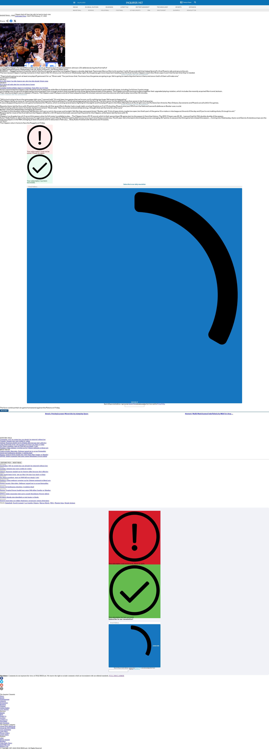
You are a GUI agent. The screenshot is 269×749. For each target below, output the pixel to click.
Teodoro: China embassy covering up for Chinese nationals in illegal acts (24, 448)
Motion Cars (4, 746)
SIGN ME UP (134, 402)
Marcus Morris (44, 503)
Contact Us (3, 719)
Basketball (5, 15)
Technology (4, 703)
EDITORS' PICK (6, 462)
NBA (13, 15)
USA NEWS (4, 709)
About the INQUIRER (7, 728)
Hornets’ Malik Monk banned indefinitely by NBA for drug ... (209, 414)
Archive (2, 718)
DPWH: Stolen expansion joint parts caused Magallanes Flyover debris (23, 456)
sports (178, 7)
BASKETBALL (77, 10)
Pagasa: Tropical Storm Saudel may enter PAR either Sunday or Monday (24, 455)
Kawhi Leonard (18, 503)
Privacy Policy (161, 404)
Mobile (2, 713)
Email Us (3, 716)
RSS (1, 714)
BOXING (91, 10)
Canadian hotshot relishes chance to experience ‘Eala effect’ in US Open (24, 88)
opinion (192, 7)
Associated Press (20, 16)
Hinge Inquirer (5, 740)
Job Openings (4, 723)
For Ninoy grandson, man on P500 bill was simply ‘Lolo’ (19, 446)
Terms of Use (132, 404)
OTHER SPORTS (135, 10)
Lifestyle (3, 701)
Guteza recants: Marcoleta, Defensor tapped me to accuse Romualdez (23, 451)
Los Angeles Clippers (31, 503)
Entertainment (4, 699)
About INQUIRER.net (7, 726)
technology (162, 7)
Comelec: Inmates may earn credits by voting (15, 441)
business (109, 7)
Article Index (4, 735)
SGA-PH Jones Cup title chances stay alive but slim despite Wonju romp (24, 81)
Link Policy (4, 731)
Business (3, 704)
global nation (91, 7)
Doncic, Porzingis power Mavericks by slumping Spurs (66, 414)
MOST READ (17, 462)
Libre (2, 738)
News (75, 7)
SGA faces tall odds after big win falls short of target (17, 84)
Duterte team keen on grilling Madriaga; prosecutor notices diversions (24, 501)
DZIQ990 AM (5, 745)
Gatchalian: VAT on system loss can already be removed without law (23, 439)
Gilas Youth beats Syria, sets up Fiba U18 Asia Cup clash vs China (22, 444)
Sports (2, 698)
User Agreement (5, 730)
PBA (149, 10)
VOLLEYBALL (105, 10)
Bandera (3, 741)
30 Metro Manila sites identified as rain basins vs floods (19, 497)
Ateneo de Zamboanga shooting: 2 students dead (16, 453)
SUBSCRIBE (156, 646)
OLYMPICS (176, 10)
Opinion (2, 706)
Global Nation (4, 708)
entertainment (143, 7)
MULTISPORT (161, 10)
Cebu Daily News (6, 743)
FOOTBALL (119, 10)
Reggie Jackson (70, 503)
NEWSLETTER (191, 10)
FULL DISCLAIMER (116, 676)
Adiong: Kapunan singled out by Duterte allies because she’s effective (23, 443)
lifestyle (124, 7)
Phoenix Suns (59, 503)
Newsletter (3, 721)
